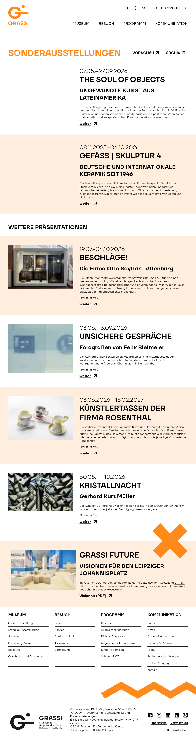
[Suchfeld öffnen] (144, 8)
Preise (59, 623)
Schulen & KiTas (111, 656)
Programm (134, 23)
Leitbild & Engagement (162, 663)
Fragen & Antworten (160, 636)
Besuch (106, 23)
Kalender (107, 623)
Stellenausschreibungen (163, 656)
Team (151, 649)
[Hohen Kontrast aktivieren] (128, 8)
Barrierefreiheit (65, 636)
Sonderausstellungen (22, 623)
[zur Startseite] (26, 15)
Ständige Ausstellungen (23, 630)
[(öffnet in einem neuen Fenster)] (36, 721)
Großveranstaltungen (115, 630)
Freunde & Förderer (160, 643)
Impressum (159, 722)
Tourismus (61, 643)
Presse (151, 623)
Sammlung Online (20, 643)
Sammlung (15, 636)
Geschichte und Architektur (26, 656)
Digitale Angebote (113, 636)
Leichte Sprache (164, 8)
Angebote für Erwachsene (118, 643)
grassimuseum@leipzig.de (96, 719)
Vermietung (62, 649)
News (151, 630)
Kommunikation (171, 23)
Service (59, 630)
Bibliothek (14, 649)
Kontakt (152, 670)
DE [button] (185, 8)
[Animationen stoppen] (135, 8)
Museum (81, 23)
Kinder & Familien (112, 649)
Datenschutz (179, 722)
